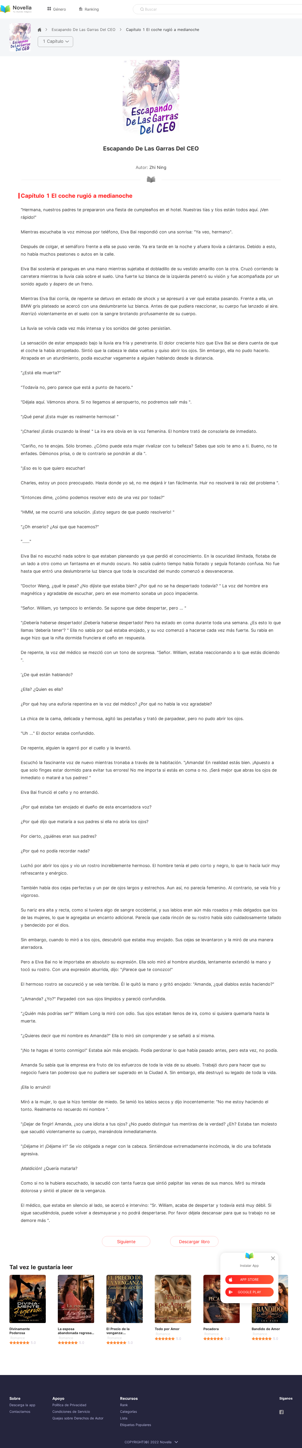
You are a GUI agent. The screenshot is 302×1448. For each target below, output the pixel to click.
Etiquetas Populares (135, 1425)
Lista (123, 1418)
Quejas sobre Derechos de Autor (77, 1418)
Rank (124, 1405)
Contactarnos (19, 1411)
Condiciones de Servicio (71, 1411)
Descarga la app (22, 1405)
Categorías (128, 1411)
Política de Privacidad (69, 1405)
